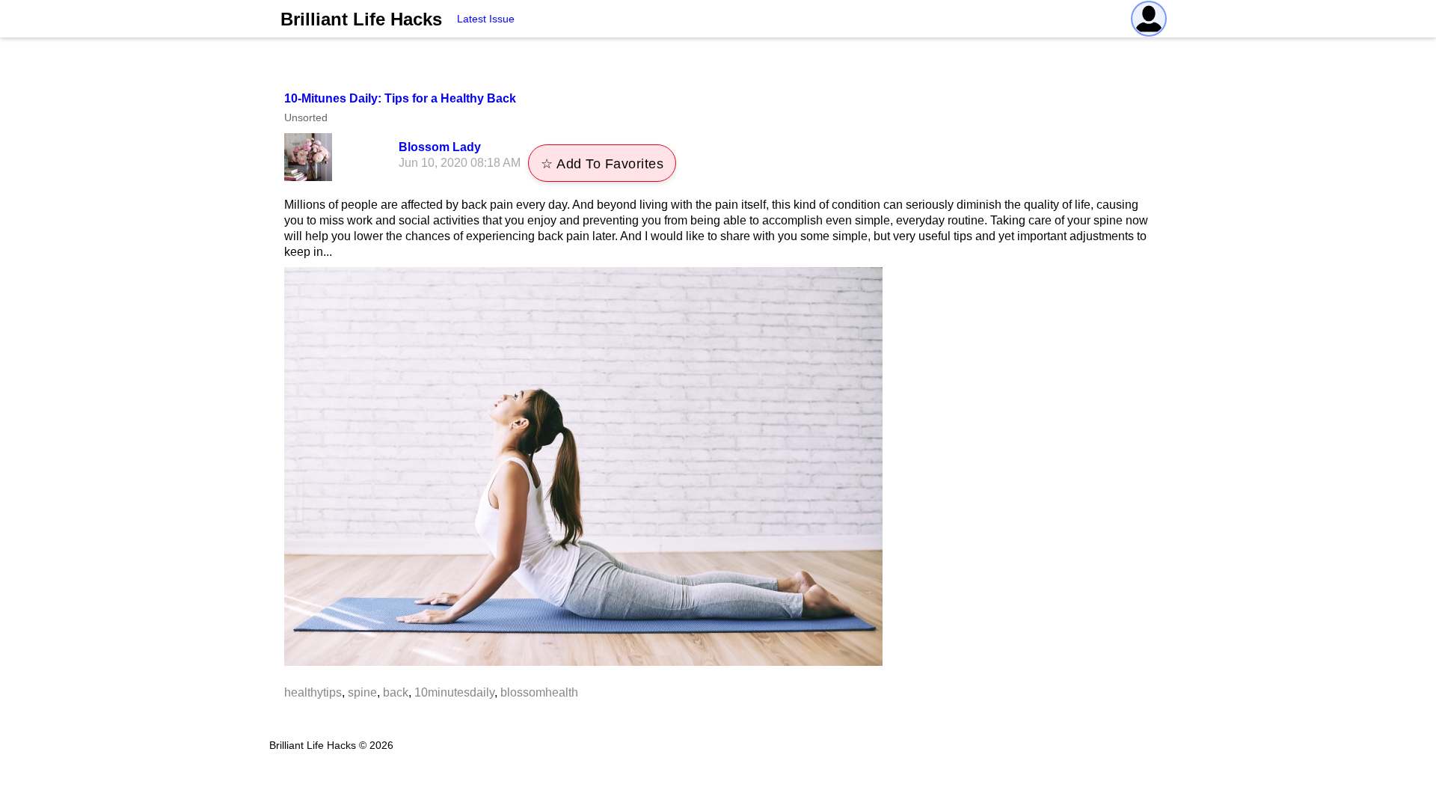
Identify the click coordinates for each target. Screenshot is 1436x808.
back (395, 692)
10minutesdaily (454, 692)
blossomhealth (539, 692)
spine (362, 692)
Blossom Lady (440, 147)
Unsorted (306, 117)
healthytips (313, 692)
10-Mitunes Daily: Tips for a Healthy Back (400, 98)
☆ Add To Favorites (602, 163)
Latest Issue (486, 19)
